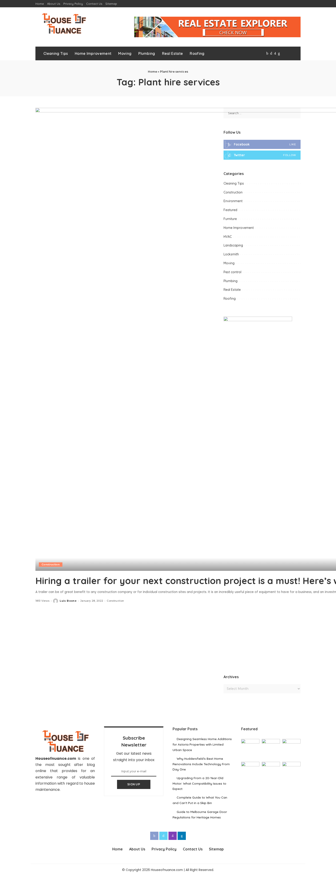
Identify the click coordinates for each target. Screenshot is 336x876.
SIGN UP (133, 784)
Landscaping (233, 245)
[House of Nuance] (63, 23)
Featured (230, 210)
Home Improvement (239, 228)
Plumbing (230, 281)
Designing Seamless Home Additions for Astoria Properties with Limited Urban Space (202, 744)
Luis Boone (68, 601)
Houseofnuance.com (55, 758)
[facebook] (262, 144)
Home (152, 71)
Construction (51, 564)
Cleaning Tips (234, 183)
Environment (233, 201)
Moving (229, 263)
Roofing (230, 298)
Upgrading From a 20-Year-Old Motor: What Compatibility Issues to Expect (199, 783)
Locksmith (231, 254)
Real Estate (232, 290)
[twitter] (262, 155)
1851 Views (42, 601)
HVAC (228, 237)
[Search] (293, 53)
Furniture (230, 219)
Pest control (232, 272)
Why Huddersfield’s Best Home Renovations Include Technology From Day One (201, 764)
